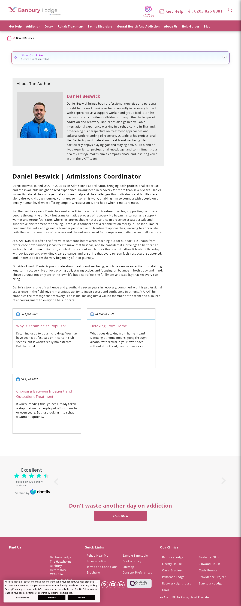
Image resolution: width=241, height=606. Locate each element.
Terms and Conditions (102, 567)
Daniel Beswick (83, 96)
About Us (171, 26)
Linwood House (210, 564)
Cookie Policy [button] (82, 589)
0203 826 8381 (208, 11)
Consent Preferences (137, 572)
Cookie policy (132, 561)
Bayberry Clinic (209, 557)
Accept (81, 597)
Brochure (93, 572)
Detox (49, 26)
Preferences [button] (66, 593)
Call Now (120, 516)
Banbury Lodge (172, 557)
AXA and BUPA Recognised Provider (185, 597)
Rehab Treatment (71, 26)
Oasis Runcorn (209, 570)
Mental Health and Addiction (138, 26)
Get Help (174, 11)
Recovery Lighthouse (177, 583)
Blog (207, 26)
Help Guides (191, 26)
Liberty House (172, 564)
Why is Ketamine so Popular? (41, 326)
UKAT (165, 590)
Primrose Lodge (173, 577)
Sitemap (128, 567)
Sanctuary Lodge (210, 583)
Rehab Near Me (97, 555)
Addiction (33, 26)
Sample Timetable (135, 555)
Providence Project (212, 577)
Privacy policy (96, 561)
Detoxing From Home (108, 326)
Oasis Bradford (172, 570)
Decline (52, 597)
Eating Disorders (100, 26)
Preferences (22, 597)
